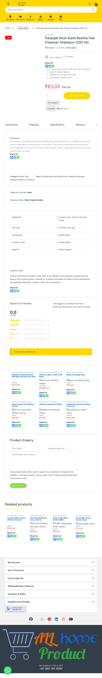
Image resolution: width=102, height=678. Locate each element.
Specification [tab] (57, 125)
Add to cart (79, 96)
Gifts (61, 19)
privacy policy (21, 478)
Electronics (10, 19)
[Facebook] (46, 66)
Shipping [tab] (34, 125)
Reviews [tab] (80, 125)
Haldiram (54, 402)
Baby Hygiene (25, 372)
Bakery (40, 19)
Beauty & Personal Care (74, 402)
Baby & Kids (16, 372)
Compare (69, 56)
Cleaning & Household (19, 402)
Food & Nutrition (77, 372)
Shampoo (31, 179)
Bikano (69, 372)
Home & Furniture (13, 516)
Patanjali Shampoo (18, 179)
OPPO (55, 372)
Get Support (53, 102)
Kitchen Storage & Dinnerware (60, 516)
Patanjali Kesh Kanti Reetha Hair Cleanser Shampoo (62, 176)
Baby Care (30, 19)
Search (93, 10)
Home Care (20, 19)
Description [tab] (11, 125)
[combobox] (47, 10)
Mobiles (50, 372)
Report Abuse (63, 109)
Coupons (50, 19)
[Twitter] (49, 66)
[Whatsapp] (53, 66)
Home (7, 28)
